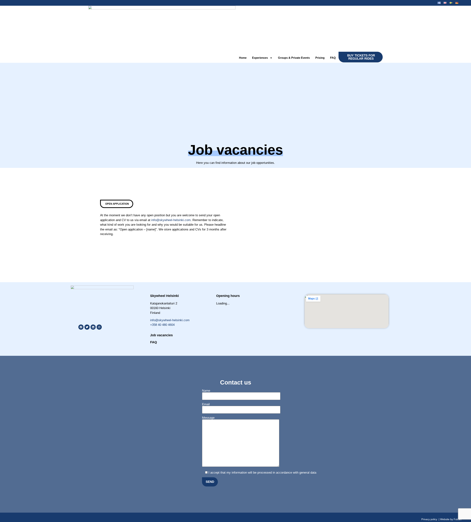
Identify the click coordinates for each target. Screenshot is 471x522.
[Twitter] (87, 327)
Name (206, 390)
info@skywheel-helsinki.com (171, 220)
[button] (116, 204)
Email (206, 404)
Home (243, 57)
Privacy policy (429, 519)
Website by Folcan (451, 519)
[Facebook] (81, 327)
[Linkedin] (93, 327)
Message (208, 417)
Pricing (320, 57)
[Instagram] (99, 327)
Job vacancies (161, 335)
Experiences (260, 57)
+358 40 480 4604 (162, 325)
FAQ (333, 57)
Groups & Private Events (294, 57)
